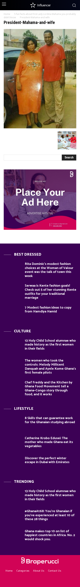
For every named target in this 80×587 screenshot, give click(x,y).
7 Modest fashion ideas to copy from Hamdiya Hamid (48, 309)
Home (7, 14)
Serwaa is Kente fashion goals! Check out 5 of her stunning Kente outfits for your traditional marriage (50, 292)
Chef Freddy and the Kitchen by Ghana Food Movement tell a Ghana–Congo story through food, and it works (48, 388)
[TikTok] (46, 580)
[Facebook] (26, 580)
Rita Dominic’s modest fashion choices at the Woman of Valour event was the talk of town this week (49, 270)
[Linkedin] (40, 580)
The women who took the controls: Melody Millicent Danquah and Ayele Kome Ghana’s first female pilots (50, 366)
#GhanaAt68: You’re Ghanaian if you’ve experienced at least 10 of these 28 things (49, 515)
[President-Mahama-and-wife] (40, 127)
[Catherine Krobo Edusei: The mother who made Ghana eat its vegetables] (13, 443)
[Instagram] (33, 580)
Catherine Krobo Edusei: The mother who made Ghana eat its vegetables (49, 442)
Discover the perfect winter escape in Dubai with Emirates (47, 460)
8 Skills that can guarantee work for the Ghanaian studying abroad (50, 420)
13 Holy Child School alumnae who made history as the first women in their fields (50, 344)
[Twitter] (53, 580)
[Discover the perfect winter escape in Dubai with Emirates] (13, 463)
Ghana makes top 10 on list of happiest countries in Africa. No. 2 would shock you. (50, 535)
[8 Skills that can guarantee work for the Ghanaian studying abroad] (13, 423)
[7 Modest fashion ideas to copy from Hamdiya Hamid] (13, 313)
